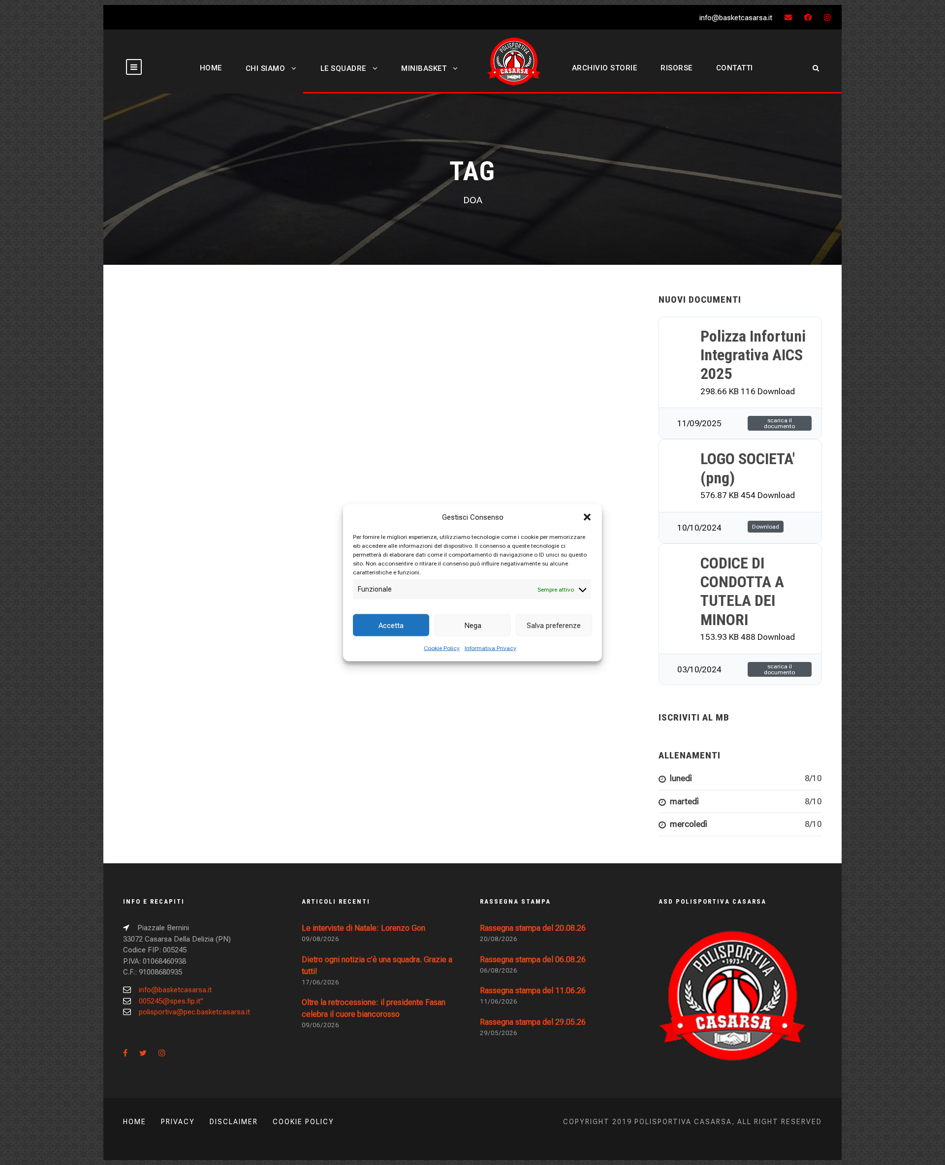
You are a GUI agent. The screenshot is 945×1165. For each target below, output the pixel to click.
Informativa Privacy (490, 648)
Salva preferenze (554, 625)
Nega (472, 625)
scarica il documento (779, 423)
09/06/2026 (320, 1025)
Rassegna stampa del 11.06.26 (533, 990)
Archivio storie (604, 67)
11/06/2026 (498, 1001)
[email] (788, 17)
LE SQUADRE (343, 68)
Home (134, 1122)
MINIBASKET (423, 68)
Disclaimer (234, 1122)
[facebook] (808, 17)
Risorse (677, 67)
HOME (211, 67)
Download (765, 526)
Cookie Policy (442, 648)
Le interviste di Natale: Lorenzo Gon (363, 928)
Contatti (734, 67)
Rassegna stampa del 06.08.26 (533, 959)
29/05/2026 (498, 1033)
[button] (587, 517)
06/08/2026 (498, 970)
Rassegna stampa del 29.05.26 (533, 1022)
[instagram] (827, 17)
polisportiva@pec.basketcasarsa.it (194, 1012)
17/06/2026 (320, 982)
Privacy (178, 1122)
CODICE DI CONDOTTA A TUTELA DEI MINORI (742, 591)
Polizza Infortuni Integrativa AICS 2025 (753, 355)
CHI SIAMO (265, 68)
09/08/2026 (320, 939)
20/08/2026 (498, 939)
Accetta (391, 625)
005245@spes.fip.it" (171, 1001)
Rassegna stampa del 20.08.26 (533, 928)
